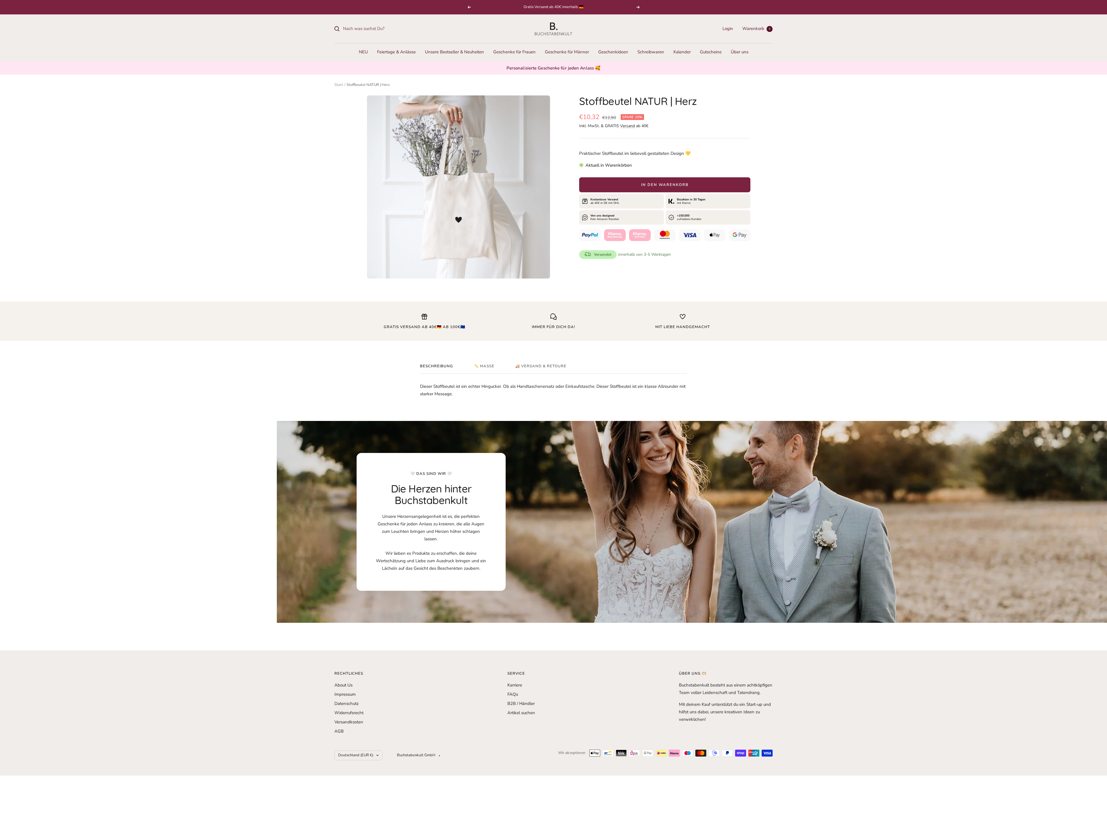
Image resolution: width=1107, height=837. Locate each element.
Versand (627, 126)
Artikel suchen (521, 713)
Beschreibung (436, 366)
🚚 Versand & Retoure (540, 366)
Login (727, 28)
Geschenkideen (613, 52)
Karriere (514, 685)
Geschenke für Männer (567, 52)
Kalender (682, 52)
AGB (339, 731)
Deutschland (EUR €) (355, 755)
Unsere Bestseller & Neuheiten (454, 52)
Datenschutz (346, 703)
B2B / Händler (521, 703)
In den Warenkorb (665, 184)
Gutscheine (711, 52)
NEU (363, 52)
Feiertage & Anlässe (396, 52)
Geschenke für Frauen (514, 52)
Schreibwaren (650, 52)
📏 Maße (484, 366)
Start (338, 84)
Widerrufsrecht (349, 713)
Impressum (345, 694)
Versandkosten (348, 722)
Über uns (739, 52)
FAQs (512, 694)
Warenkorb (756, 28)
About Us (343, 685)
